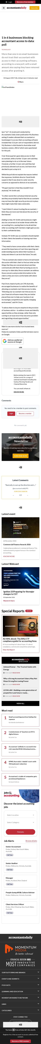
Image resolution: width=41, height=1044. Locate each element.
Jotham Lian (22, 78)
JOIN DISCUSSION (20, 491)
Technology (6, 49)
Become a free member (25, 2)
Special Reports (16, 611)
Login (10, 2)
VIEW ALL (20, 703)
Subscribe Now (20, 456)
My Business (34, 134)
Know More (19, 392)
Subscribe (34, 8)
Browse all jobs (31, 841)
